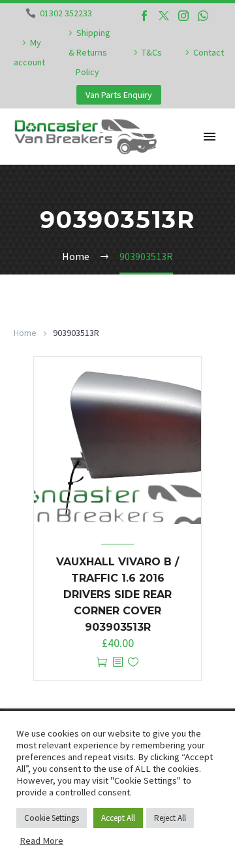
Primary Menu (209, 136)
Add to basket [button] (102, 662)
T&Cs (152, 52)
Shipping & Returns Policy (89, 52)
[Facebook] (144, 15)
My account (29, 52)
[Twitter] (164, 15)
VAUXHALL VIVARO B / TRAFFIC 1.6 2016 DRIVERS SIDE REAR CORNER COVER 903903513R (117, 594)
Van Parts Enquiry (119, 95)
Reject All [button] (170, 818)
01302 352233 (66, 13)
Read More (41, 840)
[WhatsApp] (203, 15)
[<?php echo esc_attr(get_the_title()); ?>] (117, 662)
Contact (208, 52)
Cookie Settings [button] (51, 818)
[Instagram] (183, 15)
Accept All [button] (118, 818)
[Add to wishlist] (133, 662)
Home (25, 333)
